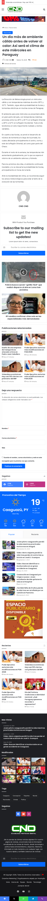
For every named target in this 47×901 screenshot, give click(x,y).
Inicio (6, 28)
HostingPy (41, 878)
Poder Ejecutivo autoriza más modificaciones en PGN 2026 (34, 349)
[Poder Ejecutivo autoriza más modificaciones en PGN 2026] (34, 339)
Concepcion (17, 796)
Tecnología (37, 882)
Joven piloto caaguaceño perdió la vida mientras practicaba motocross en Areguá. (30, 544)
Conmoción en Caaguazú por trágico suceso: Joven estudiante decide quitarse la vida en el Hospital (29, 578)
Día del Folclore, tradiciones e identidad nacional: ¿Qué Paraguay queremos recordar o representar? (35, 698)
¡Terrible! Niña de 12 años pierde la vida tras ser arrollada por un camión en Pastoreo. (30, 590)
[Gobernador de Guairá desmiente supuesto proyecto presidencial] (38, 770)
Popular (11, 534)
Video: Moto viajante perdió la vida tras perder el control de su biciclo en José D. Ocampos (30, 555)
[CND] (15, 9)
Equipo (22, 882)
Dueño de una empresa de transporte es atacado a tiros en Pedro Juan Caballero (11, 350)
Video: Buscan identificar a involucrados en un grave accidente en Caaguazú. (28, 566)
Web (3, 448)
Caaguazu (6, 796)
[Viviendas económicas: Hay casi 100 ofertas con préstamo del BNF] (12, 366)
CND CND (8, 60)
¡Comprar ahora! (23, 886)
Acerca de (15, 882)
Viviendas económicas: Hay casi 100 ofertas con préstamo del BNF (12, 376)
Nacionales (13, 28)
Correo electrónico (9, 438)
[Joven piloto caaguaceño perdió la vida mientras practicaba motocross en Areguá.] (8, 545)
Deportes (27, 796)
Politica (23, 799)
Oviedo (15, 799)
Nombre (5, 428)
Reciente (35, 534)
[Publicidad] (23, 19)
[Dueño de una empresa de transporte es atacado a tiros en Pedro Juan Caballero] (12, 339)
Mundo (35, 796)
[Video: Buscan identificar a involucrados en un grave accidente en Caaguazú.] (8, 566)
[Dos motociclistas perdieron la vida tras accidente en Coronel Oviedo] (38, 779)
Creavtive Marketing (9, 878)
